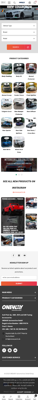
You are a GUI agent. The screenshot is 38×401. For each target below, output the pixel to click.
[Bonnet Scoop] (6, 87)
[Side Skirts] (6, 142)
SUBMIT (19, 284)
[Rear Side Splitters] (19, 123)
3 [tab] (18, 17)
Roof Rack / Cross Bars (31, 132)
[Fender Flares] (19, 87)
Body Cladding (7, 76)
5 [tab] (22, 17)
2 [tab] (16, 17)
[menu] (9, 2)
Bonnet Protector (31, 77)
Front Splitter (31, 95)
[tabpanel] (19, 12)
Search (16, 47)
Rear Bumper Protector (18, 113)
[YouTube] (25, 255)
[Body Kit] (19, 68)
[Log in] (29, 2)
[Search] (14, 2)
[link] (10, 397)
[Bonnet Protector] (31, 68)
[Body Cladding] (6, 68)
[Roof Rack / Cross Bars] (31, 123)
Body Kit (19, 76)
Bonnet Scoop (7, 95)
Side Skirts (6, 149)
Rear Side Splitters (19, 132)
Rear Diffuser (31, 111)
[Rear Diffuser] (31, 104)
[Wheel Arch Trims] (19, 142)
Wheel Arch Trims (19, 151)
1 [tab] (13, 17)
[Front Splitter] (31, 87)
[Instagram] (19, 255)
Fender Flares (19, 95)
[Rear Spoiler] (6, 123)
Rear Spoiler (6, 130)
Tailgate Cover (7, 111)
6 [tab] (24, 17)
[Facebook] (13, 255)
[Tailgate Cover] (6, 104)
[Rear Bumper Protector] (19, 104)
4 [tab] (20, 17)
